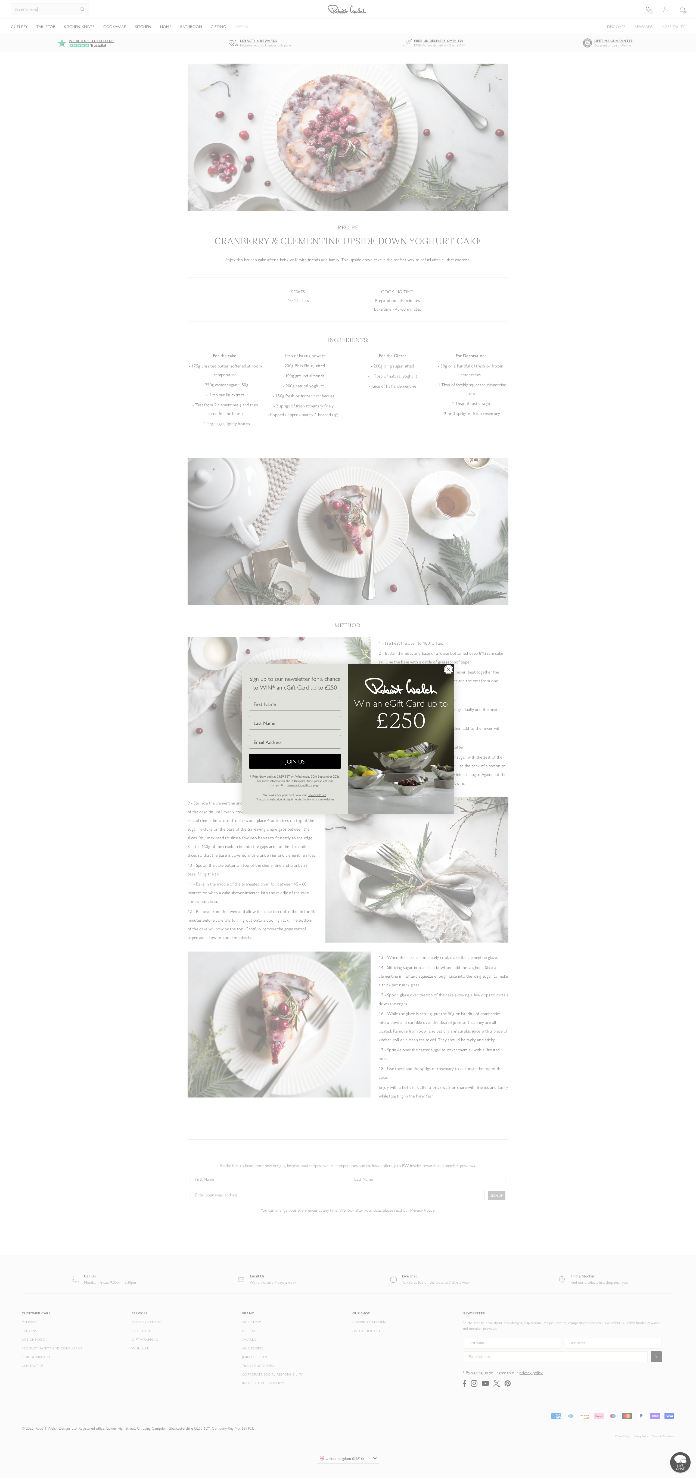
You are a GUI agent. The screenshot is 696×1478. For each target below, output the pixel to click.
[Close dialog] (449, 670)
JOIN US (294, 761)
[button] (680, 1462)
